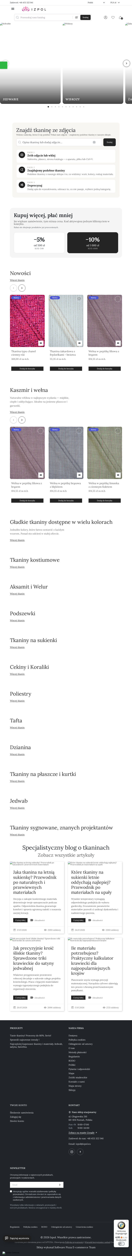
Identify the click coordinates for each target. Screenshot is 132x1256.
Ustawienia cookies (84, 1227)
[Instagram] (72, 1152)
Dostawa (73, 1035)
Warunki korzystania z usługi (97, 1242)
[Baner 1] (48, 106)
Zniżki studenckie (78, 1077)
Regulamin (74, 1056)
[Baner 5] (62, 106)
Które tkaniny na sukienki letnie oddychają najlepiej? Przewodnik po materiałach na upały (91, 882)
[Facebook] (80, 1152)
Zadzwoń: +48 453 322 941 (21, 2)
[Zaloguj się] (105, 17)
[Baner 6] (66, 106)
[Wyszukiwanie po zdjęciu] (77, 17)
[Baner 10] (80, 106)
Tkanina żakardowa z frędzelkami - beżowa (63, 353)
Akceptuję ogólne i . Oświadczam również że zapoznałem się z (37, 1195)
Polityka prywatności (74, 1242)
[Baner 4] (59, 106)
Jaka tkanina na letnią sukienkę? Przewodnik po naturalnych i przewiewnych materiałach (35, 882)
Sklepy (72, 1090)
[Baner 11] (83, 106)
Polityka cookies (77, 1039)
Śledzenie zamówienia (21, 1112)
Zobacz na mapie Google (81, 1132)
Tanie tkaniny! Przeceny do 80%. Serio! (30, 1035)
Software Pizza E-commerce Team (74, 1247)
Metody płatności (77, 1052)
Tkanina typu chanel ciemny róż (23, 353)
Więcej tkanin (17, 280)
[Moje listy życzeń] (113, 17)
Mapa (71, 1073)
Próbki (72, 1064)
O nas (72, 1048)
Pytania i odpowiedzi (79, 1069)
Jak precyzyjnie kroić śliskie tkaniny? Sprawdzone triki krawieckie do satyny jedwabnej (33, 958)
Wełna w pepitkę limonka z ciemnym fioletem (104, 485)
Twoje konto (18, 1105)
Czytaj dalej (20, 920)
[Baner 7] (69, 106)
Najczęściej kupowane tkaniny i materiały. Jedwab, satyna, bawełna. (36, 1045)
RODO (72, 1060)
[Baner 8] (73, 106)
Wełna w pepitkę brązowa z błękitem (65, 485)
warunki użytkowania (38, 1191)
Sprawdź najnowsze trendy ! (24, 1039)
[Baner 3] (55, 106)
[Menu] (127, 1222)
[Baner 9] (76, 106)
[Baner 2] (51, 106)
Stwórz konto (17, 1121)
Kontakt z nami (77, 1081)
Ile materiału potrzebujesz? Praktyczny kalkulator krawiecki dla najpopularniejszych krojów (92, 960)
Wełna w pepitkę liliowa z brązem (104, 353)
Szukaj (109, 142)
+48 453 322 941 (95, 1138)
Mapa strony (75, 1085)
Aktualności (39, 920)
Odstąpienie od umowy (81, 1043)
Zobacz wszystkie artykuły (66, 855)
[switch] (121, 1244)
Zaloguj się (15, 1116)
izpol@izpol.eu (83, 1143)
